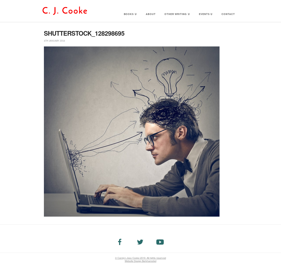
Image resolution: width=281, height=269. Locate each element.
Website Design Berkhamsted (140, 261)
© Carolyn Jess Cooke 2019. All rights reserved (140, 258)
